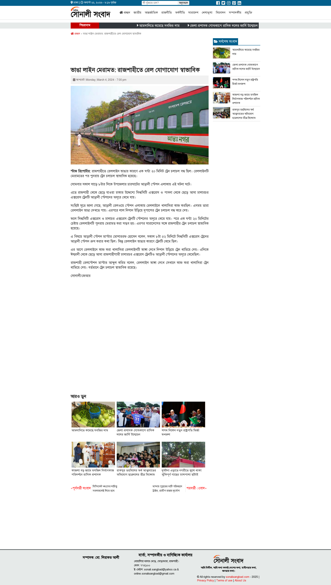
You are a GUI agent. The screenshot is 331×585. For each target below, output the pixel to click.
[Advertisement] (133, 52)
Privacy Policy (205, 580)
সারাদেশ (193, 12)
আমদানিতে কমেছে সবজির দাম (145, 26)
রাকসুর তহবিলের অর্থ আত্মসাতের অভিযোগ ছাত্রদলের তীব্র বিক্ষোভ (244, 114)
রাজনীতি (166, 12)
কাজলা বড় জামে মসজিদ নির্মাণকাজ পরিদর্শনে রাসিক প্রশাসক (246, 99)
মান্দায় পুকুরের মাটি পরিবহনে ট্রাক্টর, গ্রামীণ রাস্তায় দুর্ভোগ (180, 488)
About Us (240, 580)
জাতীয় (137, 12)
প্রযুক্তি (248, 12)
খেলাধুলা (207, 12)
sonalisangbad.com (237, 577)
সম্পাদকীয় (235, 12)
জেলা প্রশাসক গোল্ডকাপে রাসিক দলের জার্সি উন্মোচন (209, 26)
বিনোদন (220, 12)
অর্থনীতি (180, 12)
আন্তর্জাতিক (151, 12)
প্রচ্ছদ (127, 12)
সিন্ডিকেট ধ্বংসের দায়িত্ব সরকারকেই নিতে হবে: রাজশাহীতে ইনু (94, 489)
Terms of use (224, 580)
